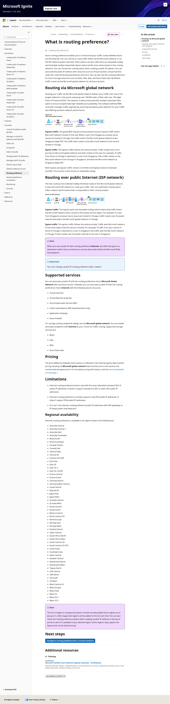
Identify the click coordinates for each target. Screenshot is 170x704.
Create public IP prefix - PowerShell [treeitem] (15, 101)
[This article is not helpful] (164, 66)
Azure (53, 34)
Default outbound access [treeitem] (16, 169)
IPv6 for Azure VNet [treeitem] (14, 165)
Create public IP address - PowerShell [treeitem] (16, 65)
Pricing (145, 52)
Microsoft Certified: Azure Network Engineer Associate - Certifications (73, 663)
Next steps (146, 58)
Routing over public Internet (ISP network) (153, 45)
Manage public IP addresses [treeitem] (17, 156)
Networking (63, 34)
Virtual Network (77, 34)
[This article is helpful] (161, 66)
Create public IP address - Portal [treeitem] (16, 58)
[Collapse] (29, 32)
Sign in (164, 20)
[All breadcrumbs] (47, 34)
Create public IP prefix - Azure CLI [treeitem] (15, 108)
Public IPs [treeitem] (10, 143)
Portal (141, 26)
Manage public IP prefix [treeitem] (15, 160)
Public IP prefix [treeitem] (12, 152)
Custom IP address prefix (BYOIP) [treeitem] (16, 130)
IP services (89, 34)
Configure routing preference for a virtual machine (70, 640)
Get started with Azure (157, 26)
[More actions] (123, 34)
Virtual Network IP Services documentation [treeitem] (15, 43)
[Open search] (158, 20)
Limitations (146, 55)
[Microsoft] (4, 20)
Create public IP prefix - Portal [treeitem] (15, 94)
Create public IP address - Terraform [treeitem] (16, 80)
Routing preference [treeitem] (14, 173)
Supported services (149, 49)
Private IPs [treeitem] (10, 148)
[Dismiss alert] (165, 4)
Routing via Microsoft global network (153, 40)
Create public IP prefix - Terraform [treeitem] (15, 115)
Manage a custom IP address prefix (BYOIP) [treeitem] (15, 137)
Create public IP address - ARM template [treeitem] (16, 87)
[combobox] (16, 37)
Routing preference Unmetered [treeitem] (14, 178)
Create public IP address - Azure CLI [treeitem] (16, 73)
